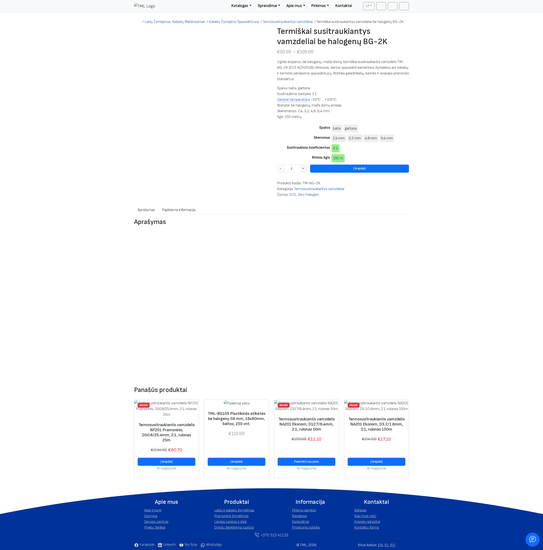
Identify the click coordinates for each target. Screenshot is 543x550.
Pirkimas (318, 5)
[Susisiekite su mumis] (532, 539)
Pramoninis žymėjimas (231, 516)
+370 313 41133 (273, 535)
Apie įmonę (152, 510)
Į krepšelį (359, 169)
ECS (292, 194)
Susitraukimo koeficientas (308, 147)
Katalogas (239, 5)
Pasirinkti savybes (306, 462)
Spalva (324, 127)
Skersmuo (322, 137)
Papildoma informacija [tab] (178, 210)
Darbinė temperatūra (293, 99)
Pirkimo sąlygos (304, 510)
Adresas (360, 510)
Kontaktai (343, 5)
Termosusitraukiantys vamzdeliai (319, 189)
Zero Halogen (308, 194)
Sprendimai (267, 5)
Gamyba (150, 516)
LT (367, 6)
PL (387, 545)
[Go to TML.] (138, 22)
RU (392, 545)
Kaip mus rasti (365, 516)
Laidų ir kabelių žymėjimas (234, 510)
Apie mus (294, 5)
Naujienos (299, 516)
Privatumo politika (306, 527)
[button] (166, 502)
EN (380, 545)
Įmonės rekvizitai (367, 521)
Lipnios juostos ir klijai (230, 521)
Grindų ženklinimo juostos (234, 527)
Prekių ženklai (154, 527)
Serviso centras (156, 521)
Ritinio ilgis (321, 157)
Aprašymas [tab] (146, 210)
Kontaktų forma (366, 527)
